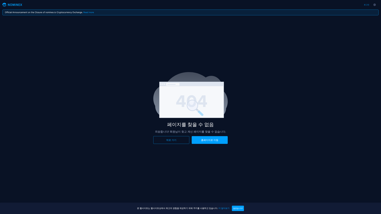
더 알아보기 (223, 208)
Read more (88, 12)
